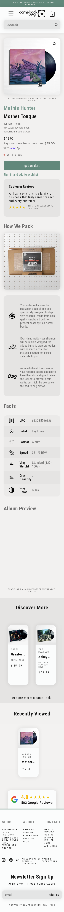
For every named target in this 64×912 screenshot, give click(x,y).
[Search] (56, 24)
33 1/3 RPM (39, 452)
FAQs (26, 842)
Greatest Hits (17, 654)
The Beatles (43, 650)
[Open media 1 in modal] (54, 44)
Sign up (54, 894)
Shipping (28, 830)
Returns (28, 833)
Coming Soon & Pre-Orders (10, 839)
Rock (17, 124)
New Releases (10, 830)
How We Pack (30, 836)
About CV (28, 839)
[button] (11, 14)
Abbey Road (42, 657)
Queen (14, 649)
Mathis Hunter (20, 108)
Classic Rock (22, 128)
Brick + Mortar (49, 839)
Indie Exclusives (9, 844)
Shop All (7, 848)
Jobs (47, 843)
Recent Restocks (8, 834)
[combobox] (29, 24)
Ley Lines (38, 431)
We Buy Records (49, 831)
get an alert (32, 166)
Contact (49, 835)
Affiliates (50, 846)
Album (36, 442)
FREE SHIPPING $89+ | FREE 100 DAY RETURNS (34, 3)
